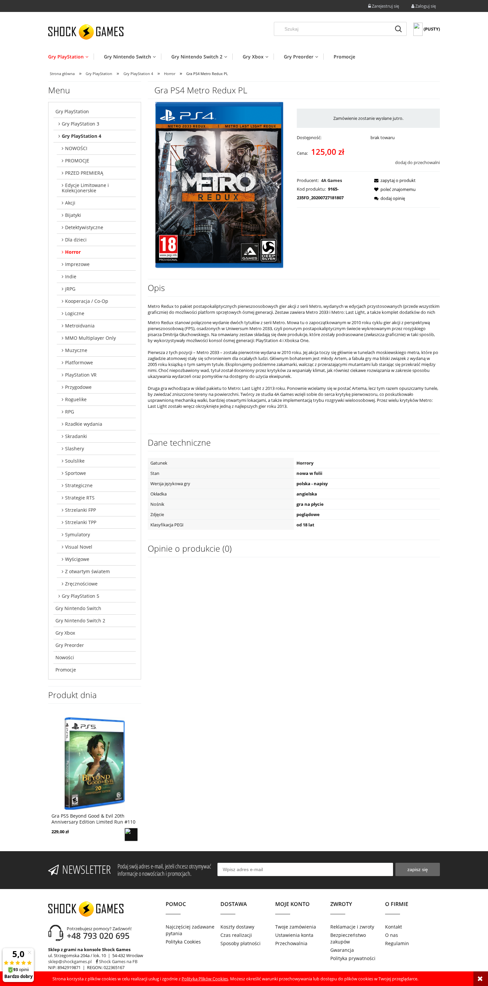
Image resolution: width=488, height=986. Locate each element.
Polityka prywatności (352, 958)
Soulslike (75, 461)
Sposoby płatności (240, 943)
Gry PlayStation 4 (81, 136)
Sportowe (75, 473)
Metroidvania (80, 325)
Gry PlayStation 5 (80, 596)
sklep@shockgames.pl (70, 961)
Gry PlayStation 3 (80, 124)
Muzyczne (76, 350)
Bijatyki (73, 215)
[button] (393, 180)
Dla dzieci (76, 239)
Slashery (74, 448)
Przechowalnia (291, 943)
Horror (73, 252)
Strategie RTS (80, 497)
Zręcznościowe (81, 584)
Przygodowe (78, 387)
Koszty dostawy (237, 927)
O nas (391, 935)
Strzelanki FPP (80, 510)
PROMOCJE (77, 160)
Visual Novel (78, 547)
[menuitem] (71, 56)
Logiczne (74, 313)
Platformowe (79, 362)
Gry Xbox (65, 633)
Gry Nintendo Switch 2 (80, 620)
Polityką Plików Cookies (205, 979)
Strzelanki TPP (80, 522)
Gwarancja (342, 950)
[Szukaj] (398, 29)
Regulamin (397, 943)
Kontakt (393, 927)
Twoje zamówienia (295, 927)
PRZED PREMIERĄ (84, 173)
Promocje (65, 670)
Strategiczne (79, 485)
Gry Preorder (69, 645)
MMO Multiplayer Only (90, 338)
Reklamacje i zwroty (352, 927)
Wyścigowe (77, 559)
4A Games (331, 180)
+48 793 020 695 (98, 935)
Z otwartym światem (87, 571)
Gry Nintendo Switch (78, 608)
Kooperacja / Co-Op (86, 301)
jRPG (70, 289)
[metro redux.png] (219, 185)
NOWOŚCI (76, 148)
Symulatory (77, 534)
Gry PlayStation (72, 111)
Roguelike (76, 399)
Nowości (64, 657)
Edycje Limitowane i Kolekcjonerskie (85, 188)
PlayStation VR (81, 375)
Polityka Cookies (183, 942)
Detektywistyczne (84, 227)
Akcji (70, 203)
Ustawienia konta (294, 935)
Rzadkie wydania (83, 424)
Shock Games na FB (117, 961)
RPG (69, 411)
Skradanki (76, 436)
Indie (70, 276)
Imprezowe (77, 264)
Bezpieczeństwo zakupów (348, 938)
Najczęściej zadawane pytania (190, 930)
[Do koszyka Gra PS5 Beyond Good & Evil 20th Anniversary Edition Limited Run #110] (131, 834)
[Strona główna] (85, 32)
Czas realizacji (236, 935)
